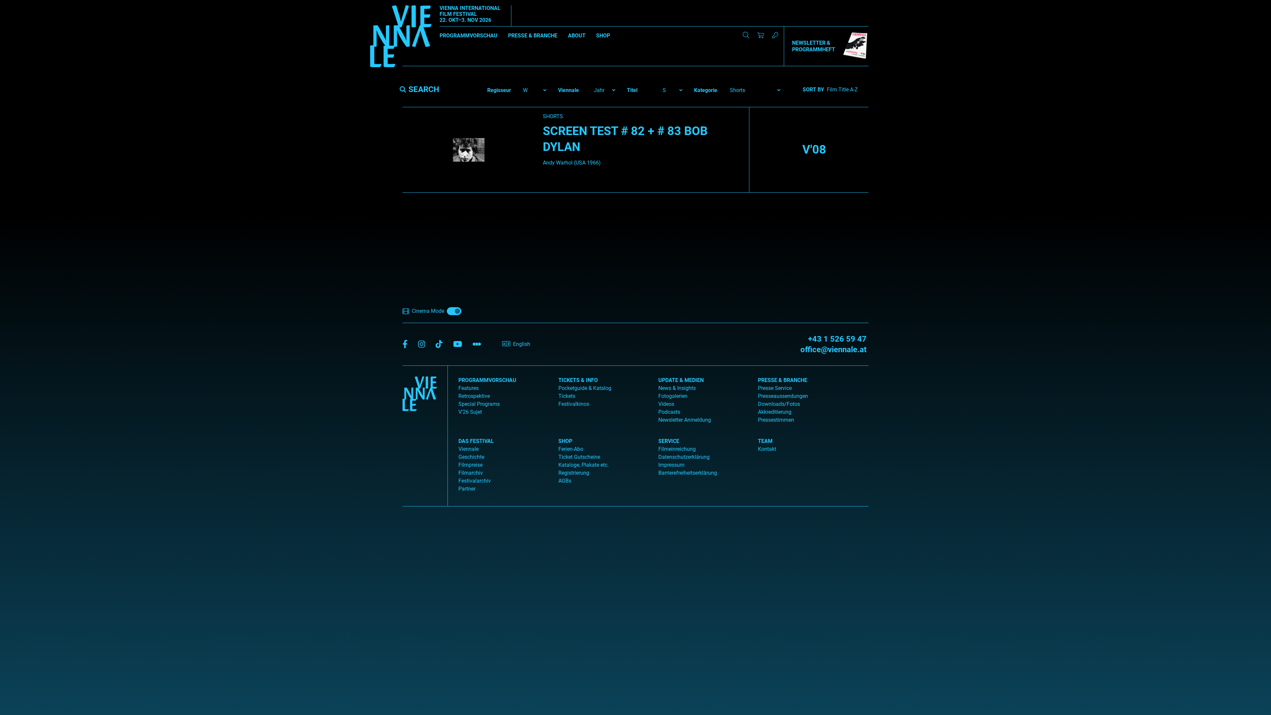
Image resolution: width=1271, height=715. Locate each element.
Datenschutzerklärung (684, 457)
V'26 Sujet (470, 412)
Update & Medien (681, 380)
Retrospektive (474, 396)
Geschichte (471, 457)
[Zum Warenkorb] (761, 35)
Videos (666, 404)
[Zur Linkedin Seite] (421, 344)
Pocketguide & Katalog (584, 388)
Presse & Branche (532, 35)
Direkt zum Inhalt (20, 4)
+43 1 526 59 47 (837, 339)
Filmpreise (470, 465)
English (521, 344)
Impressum (671, 465)
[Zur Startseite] (401, 37)
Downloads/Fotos (779, 404)
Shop (603, 35)
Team (765, 441)
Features (468, 388)
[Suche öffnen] (746, 35)
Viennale (468, 449)
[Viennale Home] (419, 433)
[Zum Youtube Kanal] (457, 344)
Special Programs (479, 404)
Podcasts (669, 412)
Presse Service (775, 388)
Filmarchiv (470, 473)
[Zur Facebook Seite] (404, 344)
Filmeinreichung (677, 449)
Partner (466, 489)
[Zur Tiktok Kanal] (439, 344)
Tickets (566, 396)
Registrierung (573, 473)
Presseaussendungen (783, 396)
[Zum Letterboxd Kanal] (477, 344)
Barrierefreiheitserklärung (687, 473)
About (577, 35)
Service (668, 441)
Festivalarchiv (474, 481)
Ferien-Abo (570, 449)
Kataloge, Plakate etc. (583, 465)
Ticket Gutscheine (579, 457)
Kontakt (767, 449)
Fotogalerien (672, 396)
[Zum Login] (775, 35)
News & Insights (677, 388)
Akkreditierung (774, 412)
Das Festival (476, 441)
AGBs (564, 481)
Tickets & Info (578, 380)
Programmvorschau (468, 35)
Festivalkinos (573, 404)
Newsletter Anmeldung (684, 420)
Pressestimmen (776, 420)
